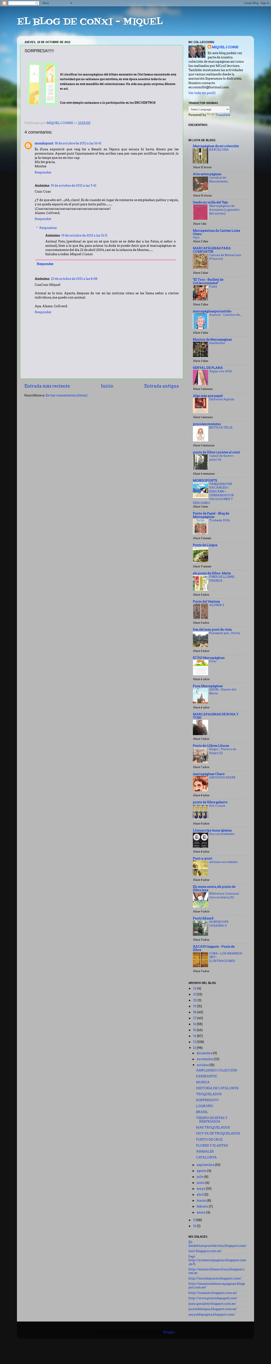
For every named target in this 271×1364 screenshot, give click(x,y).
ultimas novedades (223, 862)
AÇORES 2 (216, 605)
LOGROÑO (204, 1106)
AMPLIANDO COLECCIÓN (216, 1070)
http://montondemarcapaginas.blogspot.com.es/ (216, 1285)
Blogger (169, 1332)
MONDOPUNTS (205, 480)
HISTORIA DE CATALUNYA (217, 1088)
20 (195, 1000)
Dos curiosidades (222, 834)
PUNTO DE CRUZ (209, 1139)
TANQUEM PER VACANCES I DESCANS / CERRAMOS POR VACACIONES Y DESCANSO (213, 493)
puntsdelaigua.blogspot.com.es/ (212, 1309)
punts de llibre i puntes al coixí (216, 452)
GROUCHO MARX (222, 777)
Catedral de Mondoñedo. (218, 179)
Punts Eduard (203, 918)
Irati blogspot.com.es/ (204, 1251)
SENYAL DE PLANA (208, 368)
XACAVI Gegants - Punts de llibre (214, 948)
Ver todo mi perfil (202, 93)
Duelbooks (217, 343)
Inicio (107, 386)
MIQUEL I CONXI (225, 47)
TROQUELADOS (209, 1094)
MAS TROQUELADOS (213, 1127)
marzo (202, 1200)
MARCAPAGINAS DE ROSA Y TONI (216, 716)
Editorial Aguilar (222, 399)
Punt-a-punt (202, 858)
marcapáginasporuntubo (212, 311)
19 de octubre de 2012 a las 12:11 (84, 235)
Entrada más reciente (47, 386)
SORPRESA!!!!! (207, 1100)
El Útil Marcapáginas (209, 658)
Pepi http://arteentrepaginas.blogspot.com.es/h (217, 1260)
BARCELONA (219, 149)
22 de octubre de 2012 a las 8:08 (74, 279)
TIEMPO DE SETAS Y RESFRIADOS (212, 1119)
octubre (203, 1065)
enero (201, 1212)
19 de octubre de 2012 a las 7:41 (73, 185)
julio (200, 1177)
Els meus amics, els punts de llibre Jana (214, 888)
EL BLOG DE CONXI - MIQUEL (90, 22)
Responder (43, 172)
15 (195, 1030)
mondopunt (44, 143)
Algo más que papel (208, 396)
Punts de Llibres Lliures (211, 746)
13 (195, 1042)
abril (201, 1194)
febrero (203, 1206)
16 (195, 1024)
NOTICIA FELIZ (220, 427)
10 (195, 1226)
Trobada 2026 (219, 520)
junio (201, 1183)
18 (195, 1012)
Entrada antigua (161, 386)
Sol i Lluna (217, 805)
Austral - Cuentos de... (225, 314)
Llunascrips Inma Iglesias (212, 830)
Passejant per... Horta (224, 633)
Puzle (213, 286)
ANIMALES (205, 1151)
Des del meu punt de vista (212, 629)
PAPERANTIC (206, 1076)
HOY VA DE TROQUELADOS (218, 1133)
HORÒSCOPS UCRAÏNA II (218, 923)
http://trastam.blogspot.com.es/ (212, 1293)
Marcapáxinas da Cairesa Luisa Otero (216, 232)
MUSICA (203, 1082)
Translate (222, 115)
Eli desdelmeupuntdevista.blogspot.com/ (217, 1244)
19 (195, 1006)
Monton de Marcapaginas (212, 339)
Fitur (213, 661)
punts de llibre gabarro (210, 802)
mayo (201, 1189)
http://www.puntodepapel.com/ (213, 1298)
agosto (202, 1171)
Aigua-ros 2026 (220, 371)
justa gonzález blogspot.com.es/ (212, 1304)
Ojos (196, 237)
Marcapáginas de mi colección (216, 146)
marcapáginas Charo (209, 774)
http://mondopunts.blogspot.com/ (214, 1278)
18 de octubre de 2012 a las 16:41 (78, 143)
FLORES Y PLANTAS (212, 1145)
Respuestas (48, 228)
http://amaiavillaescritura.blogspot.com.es (216, 1271)
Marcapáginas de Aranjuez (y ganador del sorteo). (224, 209)
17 (195, 1018)
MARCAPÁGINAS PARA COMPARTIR (212, 250)
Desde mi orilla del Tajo (210, 202)
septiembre (206, 1165)
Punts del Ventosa (206, 601)
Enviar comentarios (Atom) (66, 395)
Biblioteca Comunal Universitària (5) (224, 895)
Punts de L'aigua (205, 545)
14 (195, 1036)
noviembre (205, 1059)
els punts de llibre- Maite (212, 573)
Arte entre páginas (207, 174)
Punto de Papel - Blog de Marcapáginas (211, 515)
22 (195, 988)
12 (195, 1048)
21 (195, 994)
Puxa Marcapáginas (208, 686)
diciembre (205, 1053)
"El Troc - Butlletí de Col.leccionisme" (208, 281)
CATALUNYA (206, 1157)
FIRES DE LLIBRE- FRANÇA (222, 578)
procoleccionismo (207, 424)
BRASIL (202, 1112)
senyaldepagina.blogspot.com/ (211, 1314)
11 (194, 1220)
